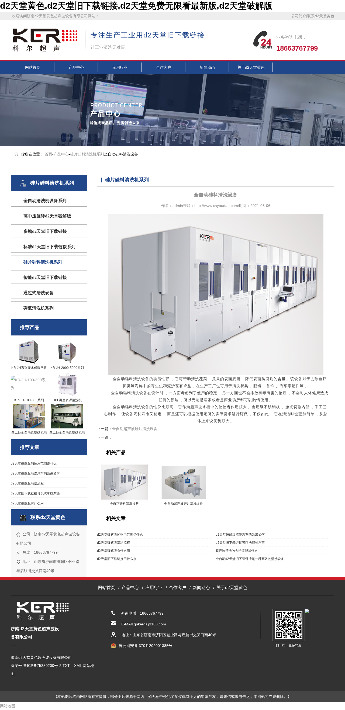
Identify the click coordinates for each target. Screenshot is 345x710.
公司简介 (298, 16)
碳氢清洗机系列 (38, 308)
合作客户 (163, 67)
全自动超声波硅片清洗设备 (134, 429)
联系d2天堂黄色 (320, 16)
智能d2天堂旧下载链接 (45, 277)
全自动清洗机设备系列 (45, 200)
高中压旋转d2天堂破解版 (47, 216)
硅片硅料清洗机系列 (87, 154)
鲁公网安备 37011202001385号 (145, 645)
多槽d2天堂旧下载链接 (45, 231)
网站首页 (32, 67)
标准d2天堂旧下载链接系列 (49, 246)
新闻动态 (207, 67)
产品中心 (76, 67)
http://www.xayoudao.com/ (216, 205)
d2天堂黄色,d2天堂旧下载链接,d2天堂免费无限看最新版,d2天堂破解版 (136, 6)
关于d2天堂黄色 (250, 67)
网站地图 (7, 706)
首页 (48, 154)
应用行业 (119, 67)
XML (78, 665)
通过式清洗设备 (38, 292)
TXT (66, 665)
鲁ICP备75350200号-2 (42, 665)
